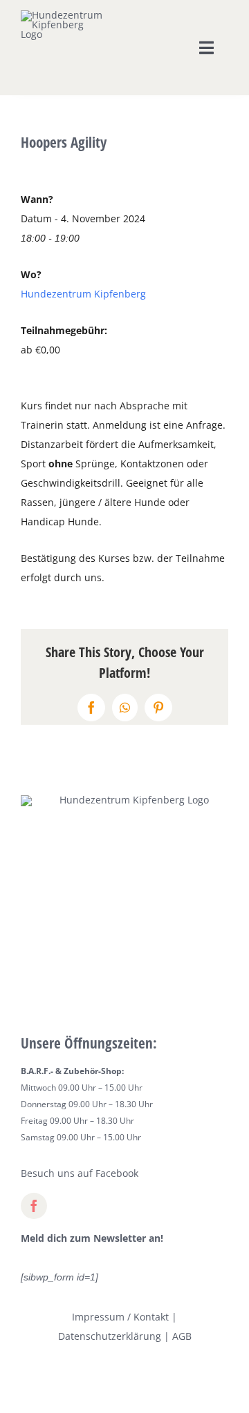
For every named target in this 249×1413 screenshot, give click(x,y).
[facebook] (34, 1206)
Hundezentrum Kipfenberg (83, 293)
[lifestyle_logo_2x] (64, 14)
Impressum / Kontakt (120, 1316)
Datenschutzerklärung (109, 1336)
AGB (182, 1336)
